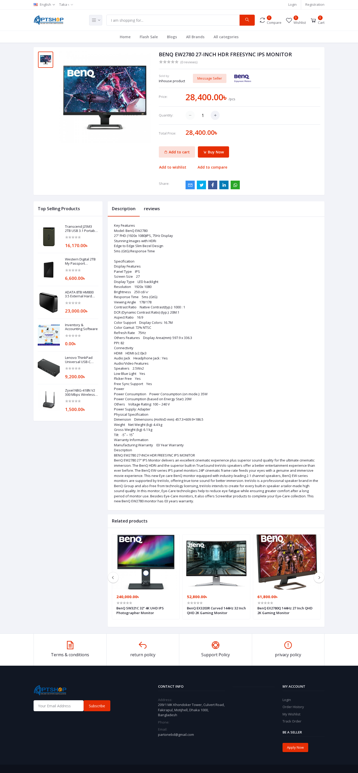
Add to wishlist (172, 167)
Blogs (172, 36)
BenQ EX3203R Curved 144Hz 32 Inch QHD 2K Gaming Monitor (216, 610)
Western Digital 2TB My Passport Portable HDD (80, 261)
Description (123, 209)
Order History (293, 706)
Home (125, 36)
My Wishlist (291, 714)
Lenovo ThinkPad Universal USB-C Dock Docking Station (79, 360)
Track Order (292, 721)
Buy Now (215, 151)
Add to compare (212, 167)
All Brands (195, 36)
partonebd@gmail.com (176, 734)
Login (292, 4)
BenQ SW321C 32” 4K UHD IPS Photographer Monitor (140, 610)
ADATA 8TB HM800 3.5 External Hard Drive (79, 294)
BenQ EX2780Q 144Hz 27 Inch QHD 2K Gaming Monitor (284, 610)
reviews (152, 209)
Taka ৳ (64, 4)
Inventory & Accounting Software (81, 327)
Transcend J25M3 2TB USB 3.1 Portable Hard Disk (81, 229)
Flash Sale (149, 36)
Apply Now (295, 747)
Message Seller (209, 78)
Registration (314, 4)
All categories (226, 36)
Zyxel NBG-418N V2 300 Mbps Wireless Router (80, 392)
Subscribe (97, 705)
